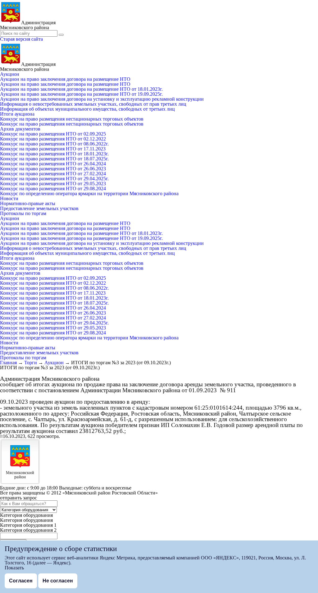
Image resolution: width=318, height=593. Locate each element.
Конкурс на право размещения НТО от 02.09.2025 (53, 133)
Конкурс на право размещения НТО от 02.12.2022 (53, 138)
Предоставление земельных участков (39, 208)
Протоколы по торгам (23, 213)
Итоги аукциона (17, 114)
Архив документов (20, 128)
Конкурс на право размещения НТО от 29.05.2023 (53, 183)
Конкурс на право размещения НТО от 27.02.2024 (53, 173)
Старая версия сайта (21, 39)
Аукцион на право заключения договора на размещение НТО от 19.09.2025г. (81, 94)
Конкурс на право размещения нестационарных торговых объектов (71, 119)
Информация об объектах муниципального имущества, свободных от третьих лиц (87, 109)
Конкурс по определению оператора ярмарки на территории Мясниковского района (89, 193)
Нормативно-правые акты (27, 203)
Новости (9, 198)
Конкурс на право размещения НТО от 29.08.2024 (53, 188)
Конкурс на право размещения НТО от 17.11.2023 (53, 148)
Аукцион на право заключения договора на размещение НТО (65, 79)
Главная (8, 362)
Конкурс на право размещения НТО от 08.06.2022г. (54, 143)
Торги (30, 362)
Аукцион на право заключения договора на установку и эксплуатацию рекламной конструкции (102, 99)
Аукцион (9, 74)
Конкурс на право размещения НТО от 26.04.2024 (53, 163)
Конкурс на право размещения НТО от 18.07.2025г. (54, 158)
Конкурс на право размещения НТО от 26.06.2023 (53, 168)
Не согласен (58, 580)
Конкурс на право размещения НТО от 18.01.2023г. (54, 153)
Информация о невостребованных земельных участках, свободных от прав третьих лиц (93, 104)
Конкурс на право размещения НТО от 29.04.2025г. (54, 178)
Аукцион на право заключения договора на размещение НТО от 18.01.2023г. (81, 89)
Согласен (21, 580)
